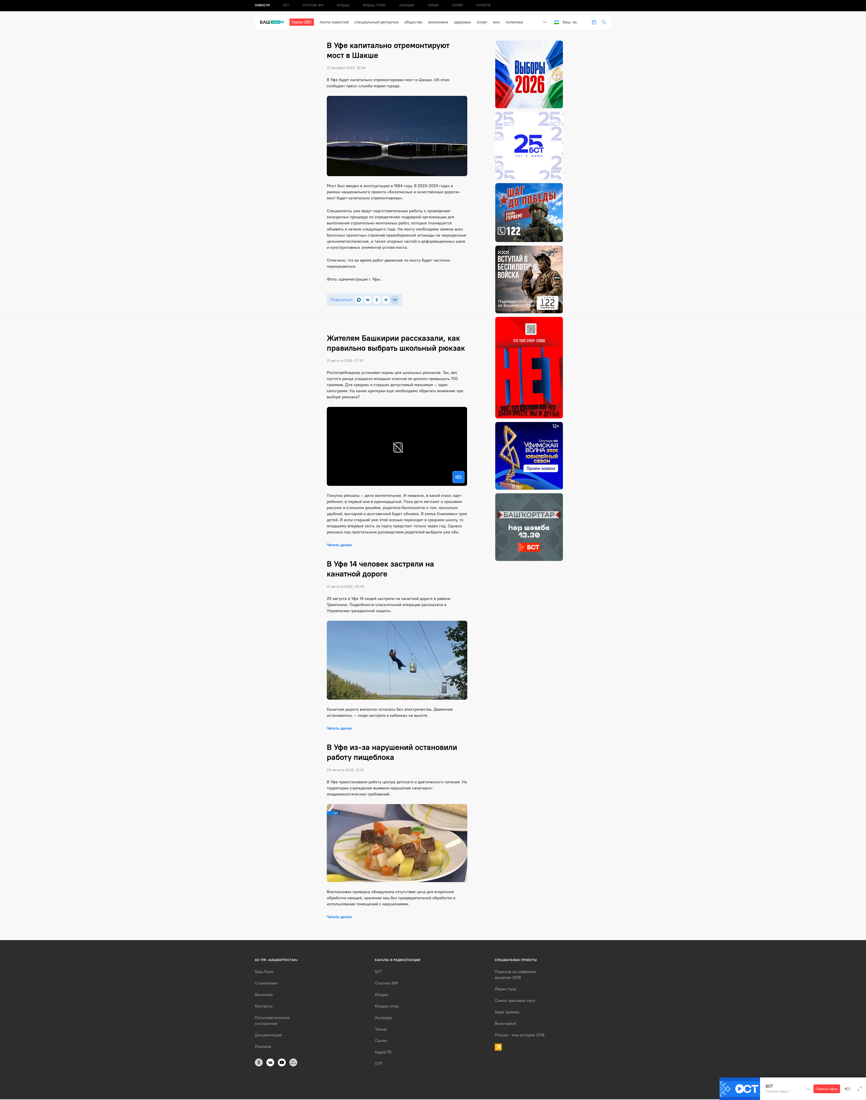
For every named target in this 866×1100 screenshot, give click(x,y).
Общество (413, 22)
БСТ (286, 5)
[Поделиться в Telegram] (386, 300)
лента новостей (334, 22)
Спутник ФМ (313, 5)
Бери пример (507, 1012)
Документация (268, 1035)
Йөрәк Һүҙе (505, 989)
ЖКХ (496, 22)
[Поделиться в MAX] (359, 300)
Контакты (264, 1006)
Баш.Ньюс (264, 971)
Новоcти (262, 5)
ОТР (378, 1063)
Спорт (482, 22)
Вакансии (264, 994)
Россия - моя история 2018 (520, 1035)
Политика (514, 22)
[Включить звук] (458, 477)
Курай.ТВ (483, 5)
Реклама (263, 1046)
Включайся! (505, 1023)
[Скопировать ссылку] (394, 300)
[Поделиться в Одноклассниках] (377, 300)
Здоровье (462, 22)
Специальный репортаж (376, 22)
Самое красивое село (515, 1000)
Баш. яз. (570, 22)
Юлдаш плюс (374, 5)
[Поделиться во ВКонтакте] (368, 300)
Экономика (438, 22)
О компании (266, 983)
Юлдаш (343, 5)
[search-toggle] (604, 22)
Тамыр (433, 5)
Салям (457, 5)
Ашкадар (406, 5)
